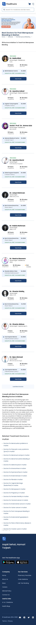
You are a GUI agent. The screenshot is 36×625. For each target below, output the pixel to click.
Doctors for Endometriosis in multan (15, 476)
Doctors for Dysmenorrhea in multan (15, 472)
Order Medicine (23, 579)
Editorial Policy (6, 591)
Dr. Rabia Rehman (17, 226)
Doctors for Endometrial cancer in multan (17, 504)
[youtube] (20, 617)
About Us (5, 579)
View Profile (18, 79)
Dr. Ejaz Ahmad (16, 357)
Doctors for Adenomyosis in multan (15, 465)
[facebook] (24, 617)
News (4, 583)
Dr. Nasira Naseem (18, 258)
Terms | (4, 621)
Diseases (10, 37)
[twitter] (29, 617)
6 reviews (28, 266)
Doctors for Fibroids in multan (13, 479)
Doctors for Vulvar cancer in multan (15, 507)
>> (9, 530)
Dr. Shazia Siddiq (17, 291)
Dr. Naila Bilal (15, 58)
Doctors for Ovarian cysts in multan (15, 529)
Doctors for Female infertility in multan (16, 496)
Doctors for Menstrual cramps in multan (17, 455)
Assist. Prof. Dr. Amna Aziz (21, 125)
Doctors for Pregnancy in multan (14, 493)
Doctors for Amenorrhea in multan (15, 468)
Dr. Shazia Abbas (17, 324)
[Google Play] (8, 562)
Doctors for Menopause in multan (14, 489)
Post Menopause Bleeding (23, 37)
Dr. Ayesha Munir (17, 160)
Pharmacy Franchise (24, 575)
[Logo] (4, 539)
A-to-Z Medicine (7, 602)
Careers (4, 587)
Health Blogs (6, 606)
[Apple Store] (22, 562)
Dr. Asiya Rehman (17, 193)
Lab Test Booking (23, 583)
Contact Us (6, 595)
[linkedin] (33, 617)
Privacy (10, 621)
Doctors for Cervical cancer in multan (16, 500)
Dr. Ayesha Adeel (17, 91)
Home (3, 37)
